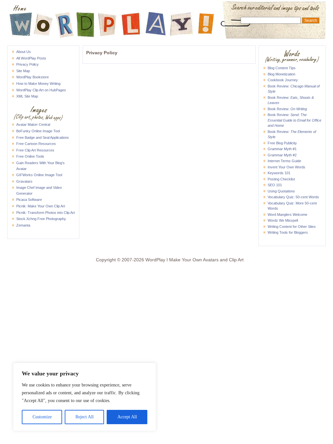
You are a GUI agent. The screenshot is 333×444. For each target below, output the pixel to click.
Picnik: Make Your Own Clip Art (40, 206)
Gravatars (24, 181)
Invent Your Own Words (286, 167)
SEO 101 (275, 185)
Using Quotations (281, 191)
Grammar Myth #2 (282, 155)
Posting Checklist (281, 179)
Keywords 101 (279, 173)
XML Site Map (27, 96)
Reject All (84, 416)
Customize (42, 416)
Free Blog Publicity (282, 143)
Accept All (127, 416)
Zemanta (23, 225)
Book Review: (287, 109)
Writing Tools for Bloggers (288, 232)
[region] (84, 397)
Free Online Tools (30, 156)
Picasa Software (29, 200)
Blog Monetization (281, 74)
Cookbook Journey (283, 80)
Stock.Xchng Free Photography (41, 219)
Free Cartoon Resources (36, 144)
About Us (23, 52)
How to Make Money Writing (38, 83)
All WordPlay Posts (31, 58)
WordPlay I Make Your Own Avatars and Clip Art (166, 8)
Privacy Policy (27, 64)
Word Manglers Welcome (287, 214)
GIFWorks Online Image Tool (39, 175)
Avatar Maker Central (33, 124)
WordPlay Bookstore (32, 77)
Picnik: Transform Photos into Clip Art (45, 213)
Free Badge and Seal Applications (42, 137)
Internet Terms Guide (284, 161)
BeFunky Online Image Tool (38, 131)
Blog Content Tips (282, 68)
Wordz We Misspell (283, 220)
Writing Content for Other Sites (292, 227)
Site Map (23, 71)
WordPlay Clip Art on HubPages (41, 90)
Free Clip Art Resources (35, 150)
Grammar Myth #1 (282, 149)
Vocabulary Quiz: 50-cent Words (293, 197)
